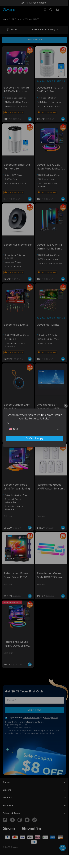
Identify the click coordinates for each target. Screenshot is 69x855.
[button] (33, 429)
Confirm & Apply (34, 438)
